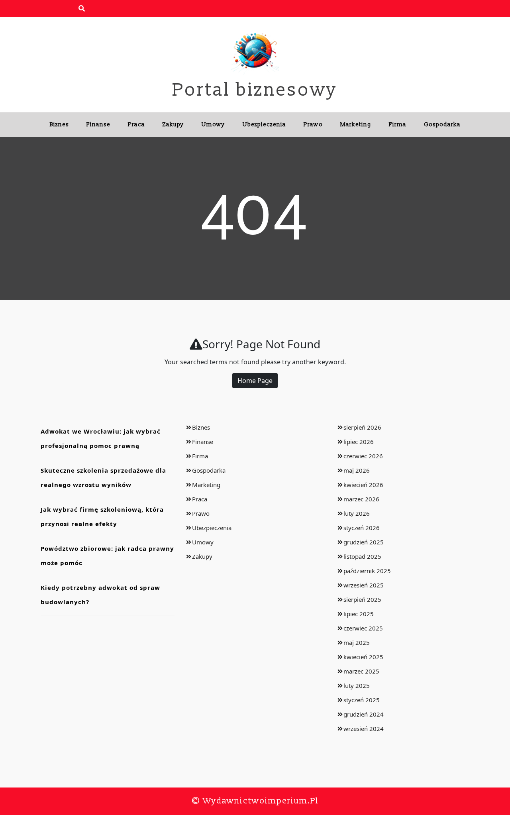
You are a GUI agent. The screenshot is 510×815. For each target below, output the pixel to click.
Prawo (313, 124)
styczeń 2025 (361, 700)
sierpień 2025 (362, 599)
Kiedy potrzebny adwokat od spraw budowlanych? (100, 594)
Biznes (59, 124)
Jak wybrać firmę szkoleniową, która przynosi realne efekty (102, 516)
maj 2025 (356, 642)
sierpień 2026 (362, 427)
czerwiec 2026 (363, 456)
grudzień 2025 (363, 542)
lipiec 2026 (358, 442)
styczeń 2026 (361, 528)
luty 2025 (356, 685)
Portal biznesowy (255, 90)
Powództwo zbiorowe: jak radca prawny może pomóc (107, 555)
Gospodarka (442, 124)
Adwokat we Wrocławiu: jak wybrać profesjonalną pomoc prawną (101, 438)
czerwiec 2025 (363, 628)
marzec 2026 (361, 499)
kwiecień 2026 (363, 485)
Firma (397, 124)
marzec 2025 (361, 671)
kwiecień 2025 (363, 657)
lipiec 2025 (358, 614)
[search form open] (81, 8)
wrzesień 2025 (363, 585)
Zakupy (173, 124)
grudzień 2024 (363, 714)
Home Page (255, 380)
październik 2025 (367, 571)
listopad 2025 (362, 556)
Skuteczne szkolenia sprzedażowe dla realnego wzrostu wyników (103, 477)
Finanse (98, 124)
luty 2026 (356, 513)
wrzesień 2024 (363, 729)
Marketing (355, 124)
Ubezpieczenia (264, 124)
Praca (136, 124)
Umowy (213, 124)
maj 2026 (356, 470)
